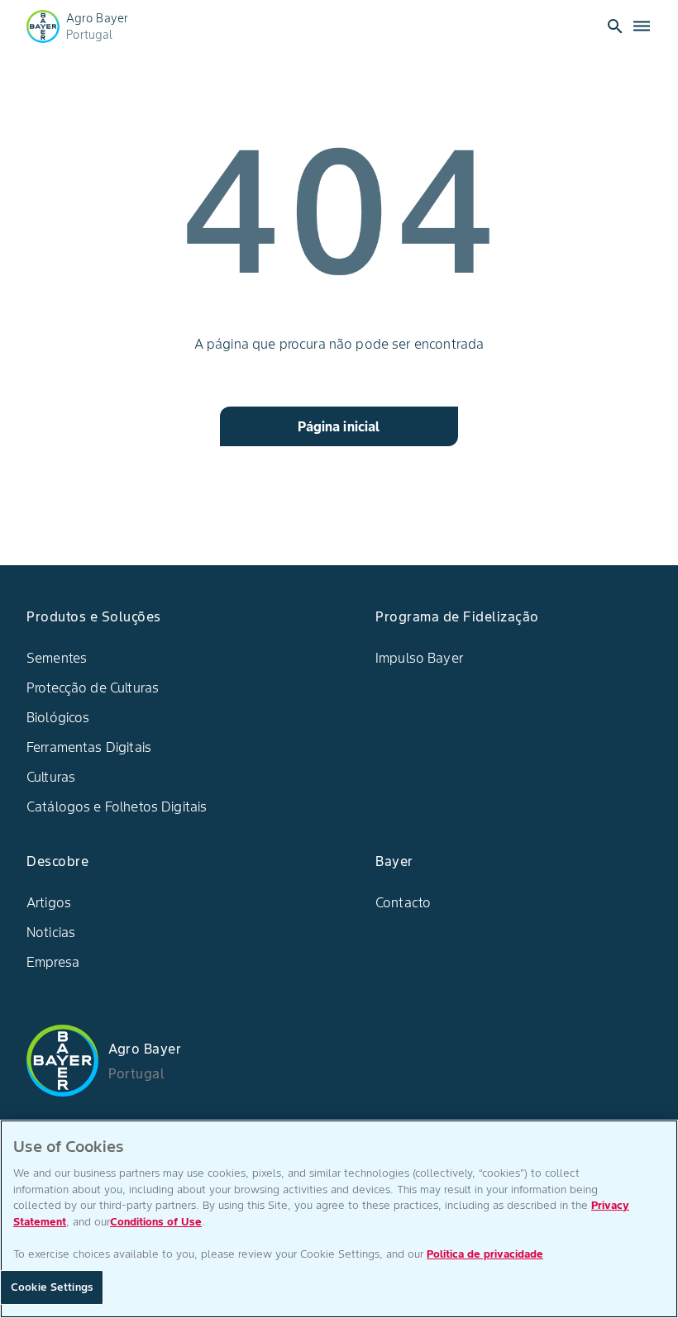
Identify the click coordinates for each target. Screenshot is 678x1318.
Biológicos (58, 717)
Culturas (50, 776)
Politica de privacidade (485, 1254)
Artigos (48, 902)
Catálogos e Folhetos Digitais (116, 806)
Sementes (56, 657)
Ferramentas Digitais (88, 747)
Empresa (52, 962)
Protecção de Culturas (92, 687)
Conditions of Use (156, 1222)
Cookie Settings (52, 1287)
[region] (339, 1219)
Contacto (403, 902)
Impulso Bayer (419, 657)
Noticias (50, 932)
